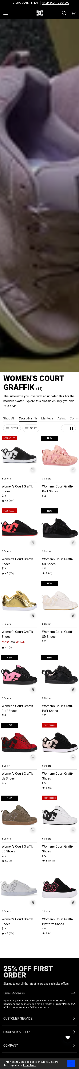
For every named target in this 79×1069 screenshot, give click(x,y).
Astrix (62, 418)
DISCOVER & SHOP (16, 1032)
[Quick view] (32, 469)
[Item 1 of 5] (19, 455)
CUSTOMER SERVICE (17, 1018)
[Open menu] (5, 13)
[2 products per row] (71, 428)
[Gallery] (19, 455)
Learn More (29, 1065)
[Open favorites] (68, 1037)
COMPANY (10, 1045)
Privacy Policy (62, 1004)
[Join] (70, 993)
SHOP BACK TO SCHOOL (54, 2)
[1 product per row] (65, 428)
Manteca (47, 418)
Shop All (9, 418)
